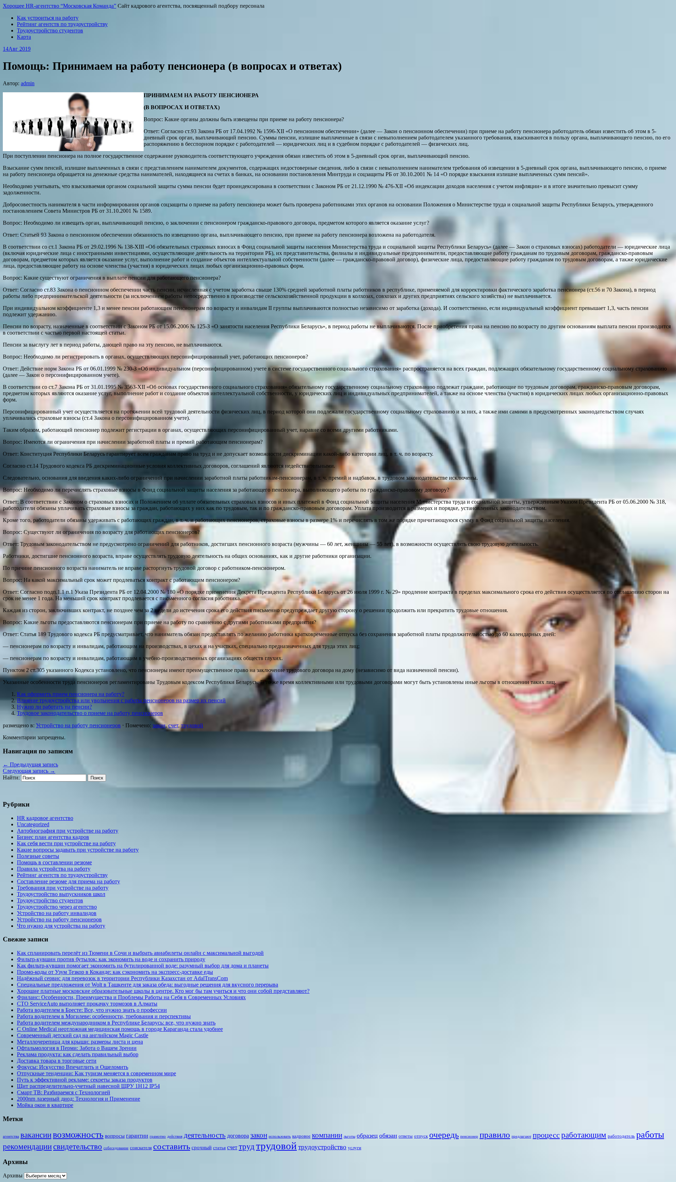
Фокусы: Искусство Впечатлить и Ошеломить (72, 1067)
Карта (24, 37)
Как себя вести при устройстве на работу (66, 843)
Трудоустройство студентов (50, 30)
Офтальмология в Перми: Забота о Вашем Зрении (77, 1048)
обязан (388, 1135)
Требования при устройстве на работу (62, 888)
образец (367, 1135)
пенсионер (469, 1136)
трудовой (192, 725)
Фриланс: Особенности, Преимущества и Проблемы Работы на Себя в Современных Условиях (131, 997)
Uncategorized (33, 824)
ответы (406, 1136)
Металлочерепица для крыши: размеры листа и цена (80, 1042)
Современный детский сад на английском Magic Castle (82, 1035)
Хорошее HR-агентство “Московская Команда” (59, 6)
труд (247, 1146)
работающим (583, 1135)
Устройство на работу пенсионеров (78, 725)
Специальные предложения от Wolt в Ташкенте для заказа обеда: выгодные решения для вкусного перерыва (147, 985)
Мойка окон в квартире (45, 1105)
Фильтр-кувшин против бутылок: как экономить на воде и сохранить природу (111, 959)
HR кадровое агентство (45, 818)
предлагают (521, 1136)
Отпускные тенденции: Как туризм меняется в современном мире (96, 1073)
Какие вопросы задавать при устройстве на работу (78, 850)
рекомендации (27, 1146)
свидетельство (77, 1146)
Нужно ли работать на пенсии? (54, 707)
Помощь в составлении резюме (54, 862)
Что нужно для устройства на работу (61, 926)
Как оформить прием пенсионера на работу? (70, 694)
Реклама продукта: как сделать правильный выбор (77, 1054)
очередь (444, 1134)
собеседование (116, 1148)
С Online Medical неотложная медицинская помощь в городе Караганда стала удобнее (120, 1029)
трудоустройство (322, 1147)
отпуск (421, 1136)
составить (171, 1146)
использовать (280, 1136)
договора (238, 1135)
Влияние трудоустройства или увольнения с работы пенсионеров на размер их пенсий (121, 700)
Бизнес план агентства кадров (53, 837)
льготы (349, 1136)
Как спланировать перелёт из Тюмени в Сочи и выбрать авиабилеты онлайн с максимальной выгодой (140, 953)
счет (173, 725)
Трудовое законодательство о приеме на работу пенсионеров (90, 713)
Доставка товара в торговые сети (56, 1061)
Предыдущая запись (30, 764)
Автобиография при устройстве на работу (67, 831)
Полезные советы (38, 856)
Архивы (13, 1175)
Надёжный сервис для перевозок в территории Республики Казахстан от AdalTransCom (122, 978)
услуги (354, 1147)
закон (158, 725)
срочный (202, 1147)
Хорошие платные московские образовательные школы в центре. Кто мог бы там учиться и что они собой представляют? (163, 991)
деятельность (205, 1135)
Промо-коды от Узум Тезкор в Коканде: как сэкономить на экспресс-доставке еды (115, 972)
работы (650, 1135)
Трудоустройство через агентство (57, 907)
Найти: (11, 777)
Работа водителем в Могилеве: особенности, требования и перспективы (104, 1016)
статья (219, 1147)
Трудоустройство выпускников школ (61, 894)
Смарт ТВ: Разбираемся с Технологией (63, 1092)
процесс (546, 1135)
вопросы (115, 1136)
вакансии (35, 1134)
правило (495, 1134)
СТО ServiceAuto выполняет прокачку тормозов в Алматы (87, 1004)
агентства (11, 1136)
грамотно (158, 1136)
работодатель (621, 1136)
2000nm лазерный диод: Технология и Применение (78, 1099)
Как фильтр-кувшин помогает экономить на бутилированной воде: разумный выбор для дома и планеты (143, 966)
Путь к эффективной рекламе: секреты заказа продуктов (84, 1080)
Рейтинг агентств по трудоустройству (62, 24)
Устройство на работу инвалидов (56, 913)
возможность (78, 1135)
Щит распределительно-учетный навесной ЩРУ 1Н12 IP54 (88, 1086)
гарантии (137, 1135)
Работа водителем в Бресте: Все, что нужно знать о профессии (92, 1010)
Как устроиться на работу (48, 18)
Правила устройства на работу (53, 869)
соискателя (141, 1147)
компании (327, 1135)
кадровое (301, 1136)
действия (174, 1136)
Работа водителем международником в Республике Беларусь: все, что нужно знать (116, 1023)
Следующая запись (29, 771)
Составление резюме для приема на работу (68, 881)
